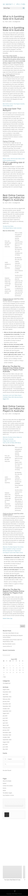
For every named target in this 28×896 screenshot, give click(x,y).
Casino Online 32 (7, 646)
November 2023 (7, 692)
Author (4, 783)
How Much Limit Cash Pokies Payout (12, 395)
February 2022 (6, 699)
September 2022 (7, 696)
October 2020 (6, 737)
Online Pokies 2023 (8, 105)
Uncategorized (6, 683)
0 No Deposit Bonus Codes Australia (12, 228)
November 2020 (7, 735)
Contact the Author (8, 785)
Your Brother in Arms (8, 795)
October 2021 (6, 708)
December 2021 (7, 704)
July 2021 (5, 715)
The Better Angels (7, 793)
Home (4, 790)
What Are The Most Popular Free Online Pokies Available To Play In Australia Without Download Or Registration (13, 548)
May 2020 (5, 749)
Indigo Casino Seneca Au (9, 441)
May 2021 (5, 720)
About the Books (7, 781)
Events (4, 788)
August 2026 (6, 689)
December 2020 (7, 732)
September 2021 (7, 711)
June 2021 (5, 718)
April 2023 (5, 694)
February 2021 (6, 727)
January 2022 (6, 701)
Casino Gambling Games (9, 160)
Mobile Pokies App (7, 618)
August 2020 (6, 742)
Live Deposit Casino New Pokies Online (13, 552)
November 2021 (7, 706)
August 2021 (6, 713)
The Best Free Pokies (8, 226)
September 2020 (7, 739)
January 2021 (6, 730)
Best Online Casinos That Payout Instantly (13, 104)
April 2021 (5, 723)
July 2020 (5, 744)
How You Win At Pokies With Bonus (12, 442)
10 (3, 668)
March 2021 (6, 725)
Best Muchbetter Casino (9, 644)
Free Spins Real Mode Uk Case (11, 633)
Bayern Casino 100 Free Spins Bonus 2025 (14, 158)
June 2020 (5, 747)
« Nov (4, 677)
